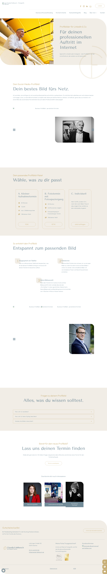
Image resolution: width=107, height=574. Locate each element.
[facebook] (80, 6)
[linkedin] (87, 6)
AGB (74, 568)
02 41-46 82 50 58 (34, 550)
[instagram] (84, 6)
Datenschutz (53, 568)
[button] (14, 130)
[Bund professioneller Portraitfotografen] (90, 6)
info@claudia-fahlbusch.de (36, 552)
